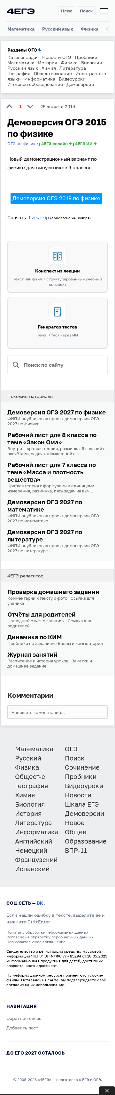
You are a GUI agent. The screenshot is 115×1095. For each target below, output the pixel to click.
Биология (91, 62)
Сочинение (82, 767)
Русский (28, 758)
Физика (89, 29)
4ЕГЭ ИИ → (86, 143)
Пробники (86, 57)
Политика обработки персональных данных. (48, 932)
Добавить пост (22, 1027)
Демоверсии (80, 84)
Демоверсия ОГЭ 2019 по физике (56, 198)
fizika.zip (39, 217)
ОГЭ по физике (22, 143)
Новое (75, 822)
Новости (78, 795)
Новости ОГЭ (56, 57)
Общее (76, 832)
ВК (40, 903)
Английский (33, 841)
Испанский (32, 868)
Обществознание (53, 73)
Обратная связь (23, 1018)
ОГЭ (71, 748)
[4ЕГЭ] (20, 11)
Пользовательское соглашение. (36, 941)
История (47, 62)
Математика (20, 29)
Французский (36, 859)
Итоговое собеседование (35, 84)
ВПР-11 (76, 850)
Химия (49, 68)
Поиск (86, 10)
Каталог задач (23, 57)
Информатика (39, 78)
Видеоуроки (72, 78)
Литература (72, 68)
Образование (86, 841)
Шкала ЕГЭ (82, 804)
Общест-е (30, 776)
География (18, 73)
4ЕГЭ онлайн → (56, 143)
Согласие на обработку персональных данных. (50, 937)
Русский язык (57, 29)
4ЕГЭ (37, 956)
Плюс (66, 10)
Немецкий (31, 850)
